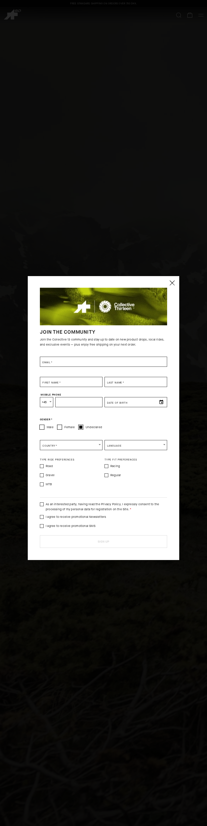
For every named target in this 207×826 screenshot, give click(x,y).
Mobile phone (51, 394)
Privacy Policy (110, 504)
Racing (115, 466)
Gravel (50, 475)
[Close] (172, 283)
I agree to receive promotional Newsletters (76, 517)
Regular (115, 475)
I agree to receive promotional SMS (70, 526)
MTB (49, 484)
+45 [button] (44, 402)
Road (49, 466)
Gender (46, 419)
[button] (71, 445)
